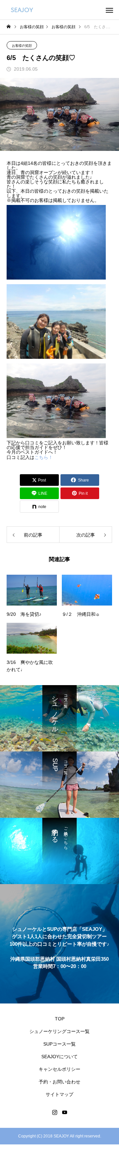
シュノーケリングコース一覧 (59, 1031)
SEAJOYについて (59, 1056)
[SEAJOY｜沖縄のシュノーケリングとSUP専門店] (22, 10)
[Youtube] (64, 1112)
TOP (59, 1018)
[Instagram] (54, 1112)
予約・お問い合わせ (59, 1081)
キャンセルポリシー (59, 1069)
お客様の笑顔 (22, 45)
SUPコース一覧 (59, 1044)
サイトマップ (59, 1094)
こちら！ (43, 457)
